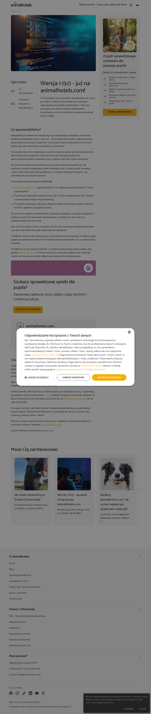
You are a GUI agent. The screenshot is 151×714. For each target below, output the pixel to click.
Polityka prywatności (95, 369)
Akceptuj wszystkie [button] (109, 377)
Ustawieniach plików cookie (69, 369)
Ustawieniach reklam (91, 365)
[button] (37, 377)
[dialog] (75, 357)
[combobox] (129, 332)
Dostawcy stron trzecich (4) (45, 354)
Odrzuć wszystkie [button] (73, 377)
